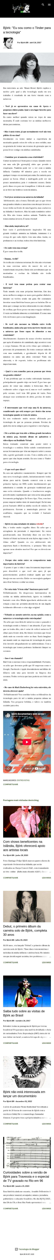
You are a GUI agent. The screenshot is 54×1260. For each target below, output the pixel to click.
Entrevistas (23, 780)
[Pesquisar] (43, 4)
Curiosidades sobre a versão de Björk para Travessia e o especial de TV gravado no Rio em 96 (26, 1176)
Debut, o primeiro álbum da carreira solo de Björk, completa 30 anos (25, 930)
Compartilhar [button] (10, 784)
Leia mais (46, 878)
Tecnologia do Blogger (28, 1249)
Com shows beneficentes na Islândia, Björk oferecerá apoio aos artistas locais (24, 846)
